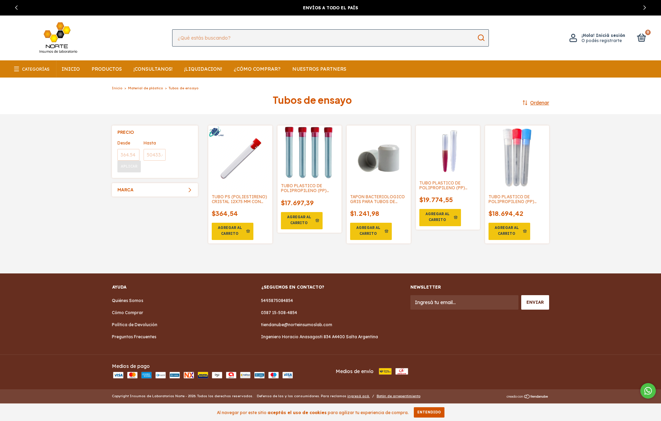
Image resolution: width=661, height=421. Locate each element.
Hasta (150, 143)
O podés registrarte (601, 40)
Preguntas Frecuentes (134, 336)
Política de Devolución (134, 324)
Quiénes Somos (127, 300)
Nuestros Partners (319, 69)
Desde (123, 143)
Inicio (71, 69)
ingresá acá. (358, 396)
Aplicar (129, 166)
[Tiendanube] (527, 397)
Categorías (36, 69)
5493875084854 (277, 300)
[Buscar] (480, 38)
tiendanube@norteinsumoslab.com (296, 324)
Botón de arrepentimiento (398, 396)
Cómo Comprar (127, 312)
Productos (107, 69)
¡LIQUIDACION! (203, 69)
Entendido (429, 412)
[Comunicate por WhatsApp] (648, 391)
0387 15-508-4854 (279, 312)
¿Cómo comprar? (257, 69)
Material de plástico (145, 88)
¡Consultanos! (153, 69)
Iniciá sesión (610, 35)
